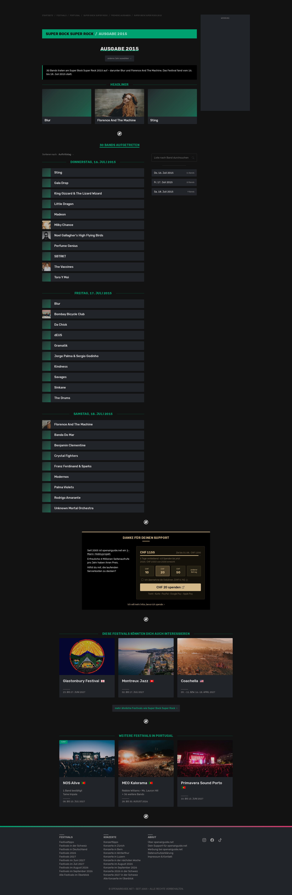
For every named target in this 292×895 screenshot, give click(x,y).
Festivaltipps (66, 842)
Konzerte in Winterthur (116, 853)
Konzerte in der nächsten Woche (122, 860)
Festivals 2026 (67, 853)
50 (178, 571)
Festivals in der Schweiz (73, 845)
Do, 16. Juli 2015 (174, 172)
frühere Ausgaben (120, 15)
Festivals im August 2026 (73, 867)
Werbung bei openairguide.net (165, 849)
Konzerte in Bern (113, 849)
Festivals (61, 15)
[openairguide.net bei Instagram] (204, 840)
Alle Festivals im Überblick (74, 874)
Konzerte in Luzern (114, 856)
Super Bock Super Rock (95, 15)
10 (147, 571)
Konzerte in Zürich (114, 845)
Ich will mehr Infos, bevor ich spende (145, 604)
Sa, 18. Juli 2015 (174, 191)
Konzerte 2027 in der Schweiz (121, 874)
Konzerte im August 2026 (118, 864)
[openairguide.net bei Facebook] (212, 840)
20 (163, 571)
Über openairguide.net (161, 842)
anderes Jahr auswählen (118, 58)
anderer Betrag (194, 571)
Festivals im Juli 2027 (71, 864)
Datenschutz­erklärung (160, 853)
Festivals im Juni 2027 (72, 860)
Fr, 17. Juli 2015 (174, 182)
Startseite (47, 15)
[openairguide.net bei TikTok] (220, 840)
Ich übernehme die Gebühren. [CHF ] (165, 580)
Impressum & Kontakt (160, 856)
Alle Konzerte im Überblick (118, 878)
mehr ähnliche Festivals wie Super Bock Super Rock (145, 708)
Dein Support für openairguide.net (167, 845)
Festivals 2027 (67, 856)
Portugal (75, 15)
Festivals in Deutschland (73, 849)
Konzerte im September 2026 (120, 867)
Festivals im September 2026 (76, 871)
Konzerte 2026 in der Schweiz (121, 871)
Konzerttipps (111, 842)
